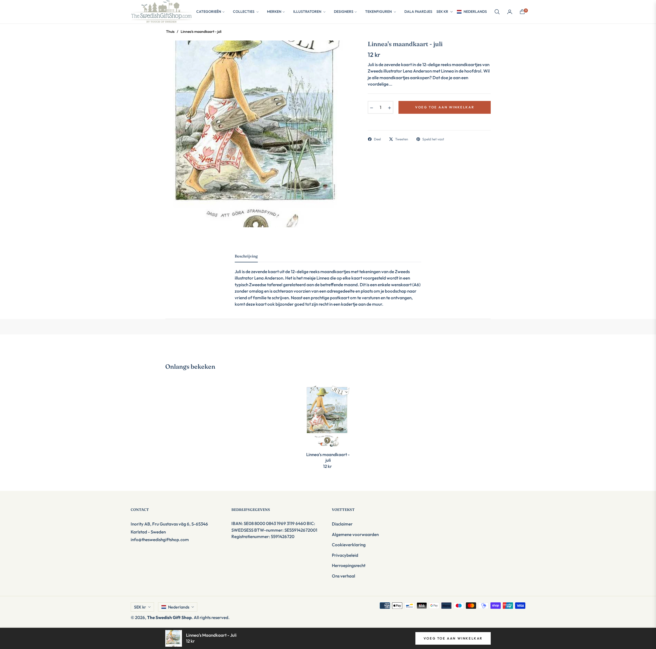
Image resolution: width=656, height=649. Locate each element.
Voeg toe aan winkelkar (453, 638)
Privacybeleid (345, 555)
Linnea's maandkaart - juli (328, 457)
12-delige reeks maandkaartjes (320, 271)
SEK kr (442, 11)
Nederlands (475, 11)
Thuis (170, 31)
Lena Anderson (268, 278)
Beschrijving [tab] (246, 256)
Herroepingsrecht (348, 565)
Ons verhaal (343, 576)
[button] (497, 12)
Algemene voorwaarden (355, 534)
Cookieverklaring (349, 544)
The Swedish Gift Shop (169, 617)
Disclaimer (342, 524)
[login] (509, 12)
